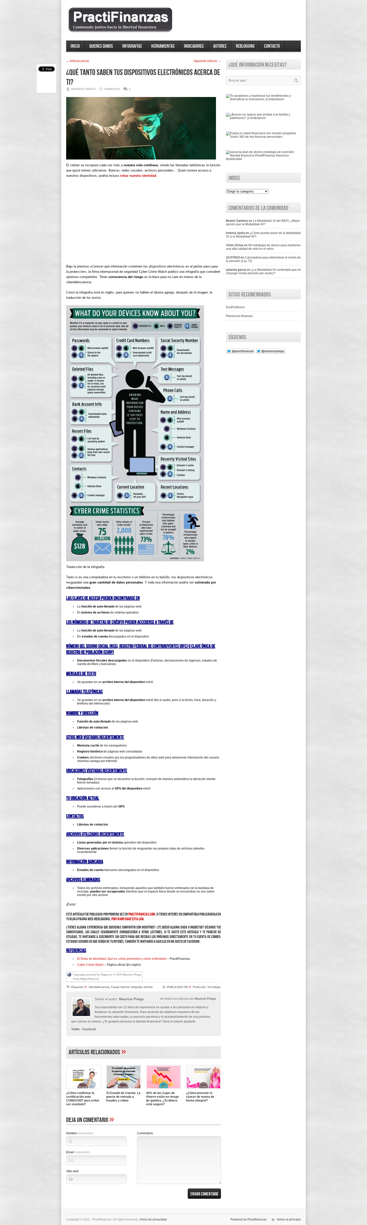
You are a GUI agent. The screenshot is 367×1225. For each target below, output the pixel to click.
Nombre (79, 1133)
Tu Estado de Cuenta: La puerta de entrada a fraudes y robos (123, 1096)
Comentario (145, 1133)
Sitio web (72, 1171)
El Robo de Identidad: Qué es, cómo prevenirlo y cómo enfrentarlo (122, 958)
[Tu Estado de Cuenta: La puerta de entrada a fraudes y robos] (123, 1089)
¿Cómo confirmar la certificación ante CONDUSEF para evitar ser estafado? (82, 1098)
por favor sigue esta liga (127, 919)
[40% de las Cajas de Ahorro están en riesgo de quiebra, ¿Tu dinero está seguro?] (163, 1089)
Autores (219, 46)
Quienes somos (101, 46)
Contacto (272, 46)
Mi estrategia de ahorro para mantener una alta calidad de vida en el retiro (263, 247)
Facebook (89, 1029)
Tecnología (213, 987)
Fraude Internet (120, 987)
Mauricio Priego (205, 998)
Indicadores (194, 46)
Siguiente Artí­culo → (207, 61)
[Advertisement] (143, 225)
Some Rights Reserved (86, 978)
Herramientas (163, 46)
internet (148, 987)
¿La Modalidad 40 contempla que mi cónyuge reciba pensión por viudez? (263, 271)
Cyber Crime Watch (90, 964)
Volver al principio (289, 1219)
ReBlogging (245, 46)
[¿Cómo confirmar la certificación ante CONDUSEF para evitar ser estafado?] (83, 1089)
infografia (136, 987)
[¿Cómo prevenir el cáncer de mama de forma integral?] (203, 1089)
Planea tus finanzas (239, 316)
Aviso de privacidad (153, 1219)
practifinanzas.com (141, 914)
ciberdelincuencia (98, 987)
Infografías (132, 46)
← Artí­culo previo (77, 61)
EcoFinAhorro (235, 307)
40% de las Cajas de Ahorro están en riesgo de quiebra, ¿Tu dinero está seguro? (162, 1098)
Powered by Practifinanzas (248, 1219)
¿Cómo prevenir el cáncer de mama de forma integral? (200, 1096)
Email (78, 1152)
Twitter (75, 1029)
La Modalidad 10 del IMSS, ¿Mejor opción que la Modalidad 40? (263, 222)
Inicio (75, 46)
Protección (199, 987)
